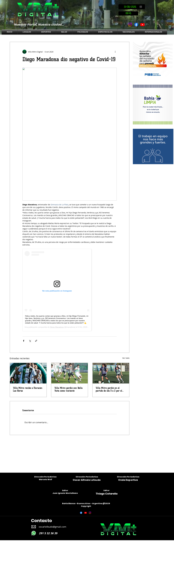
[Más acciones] (115, 51)
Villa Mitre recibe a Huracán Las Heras (27, 389)
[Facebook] (136, 24)
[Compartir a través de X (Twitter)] (30, 341)
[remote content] (69, 290)
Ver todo (125, 358)
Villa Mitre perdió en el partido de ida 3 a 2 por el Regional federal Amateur (109, 389)
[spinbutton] (128, 13)
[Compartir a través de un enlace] (36, 341)
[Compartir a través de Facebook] (23, 341)
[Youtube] (142, 24)
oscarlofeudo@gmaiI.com (52, 526)
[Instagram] (130, 24)
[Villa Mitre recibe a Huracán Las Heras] (28, 373)
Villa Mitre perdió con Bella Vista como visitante (68, 389)
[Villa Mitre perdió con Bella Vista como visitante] (69, 373)
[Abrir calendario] (141, 7)
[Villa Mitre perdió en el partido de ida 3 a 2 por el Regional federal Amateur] (111, 373)
